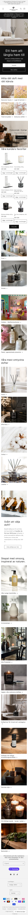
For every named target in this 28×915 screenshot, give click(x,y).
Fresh (3, 394)
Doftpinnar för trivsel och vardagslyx (13, 722)
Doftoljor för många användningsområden (8, 756)
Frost (3, 258)
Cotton (3, 454)
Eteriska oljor (5, 787)
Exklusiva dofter (19, 117)
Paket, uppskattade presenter (11, 352)
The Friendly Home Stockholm (13, 907)
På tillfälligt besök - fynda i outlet (12, 821)
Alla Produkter (6, 662)
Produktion (21, 137)
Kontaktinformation (12, 909)
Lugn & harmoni (19, 100)
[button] (3, 9)
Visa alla (14, 226)
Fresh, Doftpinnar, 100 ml (7, 166)
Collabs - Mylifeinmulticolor (10, 322)
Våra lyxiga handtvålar (8, 593)
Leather (3, 484)
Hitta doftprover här (13, 547)
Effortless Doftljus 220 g (7, 214)
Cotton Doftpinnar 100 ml (7, 190)
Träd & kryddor (6, 117)
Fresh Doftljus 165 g (19, 166)
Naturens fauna (6, 100)
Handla (14, 65)
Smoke (3, 288)
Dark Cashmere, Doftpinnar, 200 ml (18, 190)
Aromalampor (5, 623)
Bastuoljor (4, 851)
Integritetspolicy (9, 911)
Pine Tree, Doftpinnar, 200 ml (20, 215)
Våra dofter (14, 69)
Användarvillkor (22, 909)
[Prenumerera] (23, 863)
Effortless (4, 424)
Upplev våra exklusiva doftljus (11, 692)
